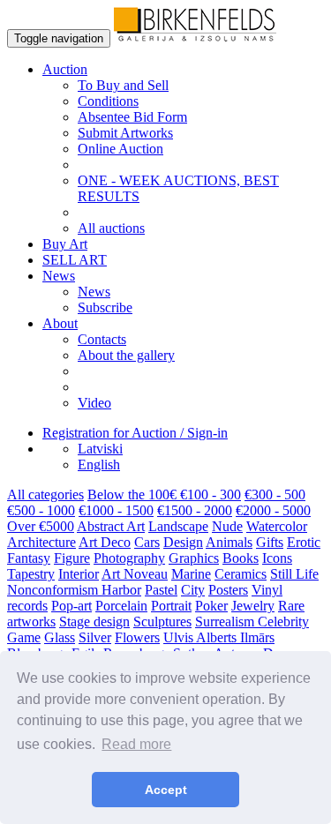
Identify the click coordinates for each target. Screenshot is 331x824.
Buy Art (64, 243)
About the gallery (126, 355)
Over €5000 (40, 526)
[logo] (195, 37)
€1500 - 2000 (194, 510)
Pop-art (71, 605)
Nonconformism (54, 589)
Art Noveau (135, 573)
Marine (191, 573)
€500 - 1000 (41, 510)
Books (240, 558)
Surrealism (226, 621)
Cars (147, 542)
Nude (227, 526)
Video (94, 402)
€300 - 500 (274, 494)
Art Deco (105, 542)
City (193, 589)
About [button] (60, 323)
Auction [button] (64, 69)
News (94, 291)
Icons (277, 558)
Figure (72, 558)
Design (183, 542)
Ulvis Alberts (201, 637)
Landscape (178, 526)
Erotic (303, 542)
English (99, 464)
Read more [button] (136, 744)
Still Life (294, 573)
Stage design (94, 621)
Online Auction (120, 148)
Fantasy (28, 558)
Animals (229, 542)
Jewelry (253, 605)
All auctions (111, 228)
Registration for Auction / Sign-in (135, 432)
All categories (45, 494)
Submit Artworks (125, 132)
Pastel (161, 589)
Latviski (100, 448)
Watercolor (276, 526)
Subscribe (105, 307)
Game (24, 637)
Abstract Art (111, 526)
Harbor (121, 589)
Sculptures (162, 621)
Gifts (269, 542)
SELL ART (74, 259)
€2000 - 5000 (273, 510)
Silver (95, 637)
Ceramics (240, 573)
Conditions (108, 101)
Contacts (102, 339)
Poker (211, 605)
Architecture (41, 542)
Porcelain (121, 605)
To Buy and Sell (123, 85)
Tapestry (31, 573)
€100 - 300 (210, 494)
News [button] (58, 275)
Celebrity (283, 621)
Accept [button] (166, 790)
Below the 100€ (133, 494)
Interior (78, 573)
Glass (59, 637)
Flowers (137, 637)
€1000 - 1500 (116, 510)
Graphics (194, 558)
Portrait (171, 605)
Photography (129, 558)
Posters (228, 589)
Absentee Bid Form (132, 116)
